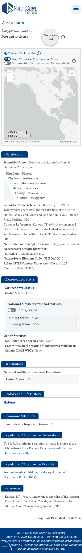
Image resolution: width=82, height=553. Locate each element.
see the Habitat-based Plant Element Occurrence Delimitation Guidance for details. (40, 448)
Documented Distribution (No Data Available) (41, 63)
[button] (10, 73)
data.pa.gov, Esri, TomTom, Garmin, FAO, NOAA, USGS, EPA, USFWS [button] (32, 141)
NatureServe (35, 536)
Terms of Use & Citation (62, 536)
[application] (41, 105)
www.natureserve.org (52, 532)
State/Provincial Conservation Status (35, 59)
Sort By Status (27, 310)
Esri (75, 141)
